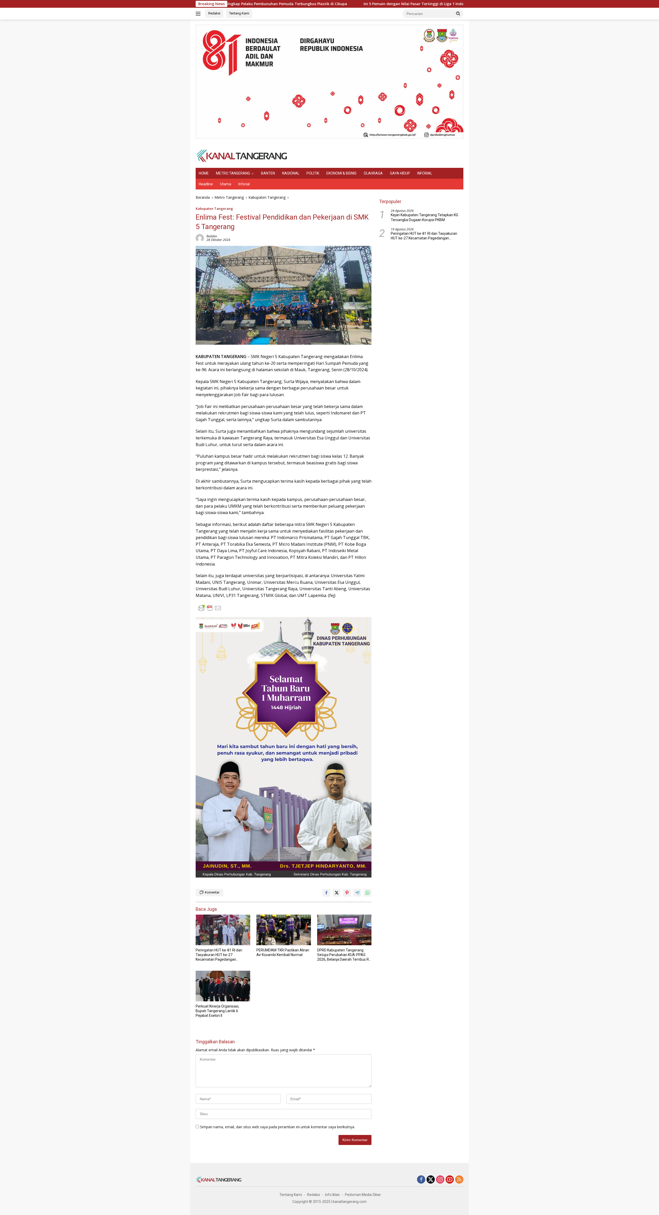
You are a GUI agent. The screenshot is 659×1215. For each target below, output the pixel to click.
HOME (204, 173)
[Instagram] (440, 1179)
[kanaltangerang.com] (242, 155)
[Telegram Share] (357, 893)
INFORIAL (424, 173)
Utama (225, 184)
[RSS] (459, 1179)
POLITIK (313, 173)
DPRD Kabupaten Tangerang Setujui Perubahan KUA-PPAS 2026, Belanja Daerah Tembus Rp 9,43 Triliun (344, 955)
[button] (458, 13)
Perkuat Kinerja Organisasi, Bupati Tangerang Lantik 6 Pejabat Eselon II (217, 1011)
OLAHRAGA (373, 173)
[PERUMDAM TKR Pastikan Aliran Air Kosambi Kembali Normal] (283, 930)
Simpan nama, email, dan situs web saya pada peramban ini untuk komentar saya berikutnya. (277, 1126)
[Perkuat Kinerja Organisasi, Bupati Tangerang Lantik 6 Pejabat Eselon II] (223, 986)
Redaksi (214, 13)
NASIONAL (290, 173)
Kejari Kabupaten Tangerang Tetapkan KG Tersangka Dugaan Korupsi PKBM (424, 217)
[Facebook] (421, 1179)
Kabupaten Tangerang (214, 208)
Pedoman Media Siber (363, 1195)
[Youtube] (450, 1179)
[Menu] (199, 13)
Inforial (244, 184)
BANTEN (268, 173)
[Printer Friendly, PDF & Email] (210, 608)
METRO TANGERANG (233, 173)
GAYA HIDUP (400, 173)
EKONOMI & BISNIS (341, 173)
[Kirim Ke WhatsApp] (367, 893)
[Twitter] (431, 1179)
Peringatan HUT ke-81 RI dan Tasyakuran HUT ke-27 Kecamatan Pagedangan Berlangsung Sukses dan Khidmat (219, 955)
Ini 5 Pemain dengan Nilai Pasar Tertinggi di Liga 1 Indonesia (358, 4)
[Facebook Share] (326, 893)
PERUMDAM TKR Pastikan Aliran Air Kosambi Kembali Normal (282, 952)
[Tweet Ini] (337, 893)
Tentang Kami (239, 13)
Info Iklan (332, 1195)
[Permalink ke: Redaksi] (200, 237)
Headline (206, 184)
